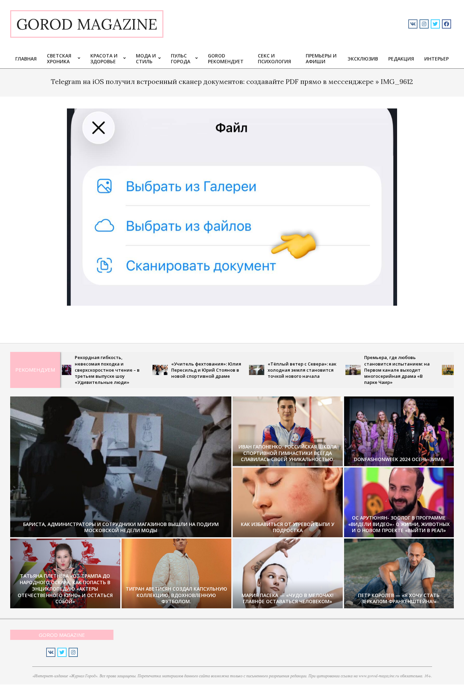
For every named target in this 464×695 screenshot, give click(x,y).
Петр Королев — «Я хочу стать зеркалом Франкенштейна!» (399, 598)
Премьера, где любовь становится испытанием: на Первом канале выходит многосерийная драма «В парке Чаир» (372, 369)
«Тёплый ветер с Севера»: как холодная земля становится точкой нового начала (277, 370)
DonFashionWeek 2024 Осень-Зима (399, 459)
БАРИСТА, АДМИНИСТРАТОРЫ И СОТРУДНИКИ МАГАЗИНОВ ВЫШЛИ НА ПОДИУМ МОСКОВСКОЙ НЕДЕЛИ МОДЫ (121, 527)
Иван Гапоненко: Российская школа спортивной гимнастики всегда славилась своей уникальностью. (287, 452)
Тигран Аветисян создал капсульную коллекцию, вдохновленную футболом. (176, 595)
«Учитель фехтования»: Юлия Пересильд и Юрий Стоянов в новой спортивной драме (181, 370)
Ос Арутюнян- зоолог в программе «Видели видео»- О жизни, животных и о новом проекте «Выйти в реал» (399, 523)
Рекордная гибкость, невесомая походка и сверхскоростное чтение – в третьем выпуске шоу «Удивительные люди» (82, 369)
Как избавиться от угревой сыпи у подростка (287, 527)
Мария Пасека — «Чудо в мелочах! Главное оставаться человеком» (288, 598)
